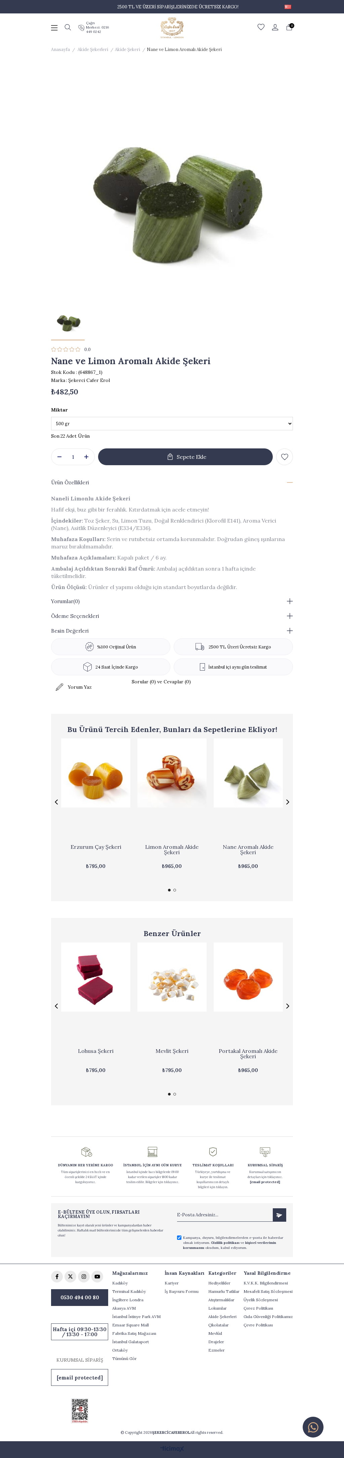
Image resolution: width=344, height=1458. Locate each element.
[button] (169, 890)
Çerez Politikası (258, 1308)
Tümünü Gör (124, 1358)
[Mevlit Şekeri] (172, 994)
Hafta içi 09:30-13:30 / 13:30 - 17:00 (79, 1332)
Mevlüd (215, 1333)
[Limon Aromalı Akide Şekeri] (172, 790)
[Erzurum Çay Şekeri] (96, 790)
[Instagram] (84, 1276)
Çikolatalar (218, 1324)
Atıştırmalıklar (221, 1299)
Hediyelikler (219, 1282)
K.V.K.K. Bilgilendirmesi (266, 1282)
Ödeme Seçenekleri (75, 616)
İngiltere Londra (127, 1299)
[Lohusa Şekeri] (96, 994)
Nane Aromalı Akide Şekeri (248, 850)
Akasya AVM (124, 1308)
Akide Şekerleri (222, 1316)
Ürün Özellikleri (70, 482)
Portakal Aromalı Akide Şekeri (248, 1054)
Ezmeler (216, 1350)
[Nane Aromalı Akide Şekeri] (248, 790)
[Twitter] (70, 1276)
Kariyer (172, 1282)
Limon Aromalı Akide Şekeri (172, 850)
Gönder (279, 1215)
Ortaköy (120, 1350)
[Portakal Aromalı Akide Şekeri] (248, 994)
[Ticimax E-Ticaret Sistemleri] (172, 1449)
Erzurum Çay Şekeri (96, 847)
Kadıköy (120, 1282)
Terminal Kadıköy (129, 1291)
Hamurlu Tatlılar (224, 1291)
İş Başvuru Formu (182, 1291)
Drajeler (216, 1341)
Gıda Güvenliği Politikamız (268, 1316)
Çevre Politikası (258, 1324)
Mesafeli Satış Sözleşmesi (268, 1291)
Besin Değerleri (70, 631)
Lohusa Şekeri (96, 1051)
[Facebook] (57, 1276)
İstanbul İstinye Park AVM (136, 1316)
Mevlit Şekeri (172, 1051)
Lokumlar (217, 1308)
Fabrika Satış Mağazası (134, 1333)
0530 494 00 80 (79, 1297)
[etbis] (79, 1411)
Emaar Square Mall (130, 1324)
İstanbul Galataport (130, 1341)
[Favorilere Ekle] (284, 456)
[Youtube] (97, 1276)
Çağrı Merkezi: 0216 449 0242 (97, 27)
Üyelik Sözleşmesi (261, 1299)
